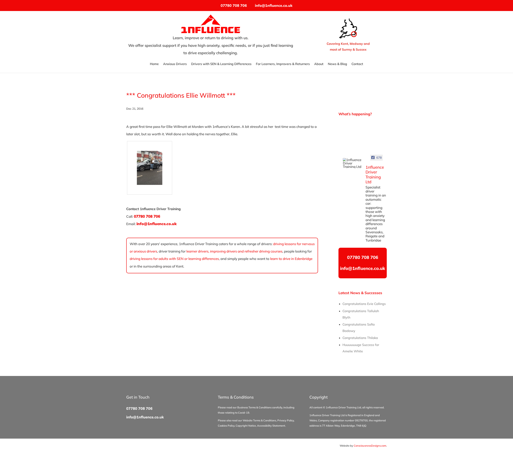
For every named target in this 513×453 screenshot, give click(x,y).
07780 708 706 (234, 5)
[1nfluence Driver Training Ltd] (352, 163)
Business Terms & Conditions (254, 407)
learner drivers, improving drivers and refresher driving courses (234, 251)
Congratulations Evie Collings (364, 304)
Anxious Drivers (175, 64)
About (318, 64)
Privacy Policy (285, 420)
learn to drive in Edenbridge (291, 259)
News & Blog (337, 64)
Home (154, 64)
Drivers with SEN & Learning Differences (221, 64)
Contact (357, 64)
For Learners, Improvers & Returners (283, 64)
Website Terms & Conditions (259, 420)
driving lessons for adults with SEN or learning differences (174, 259)
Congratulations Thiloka (360, 338)
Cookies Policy (226, 425)
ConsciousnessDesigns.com (370, 445)
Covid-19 (243, 412)
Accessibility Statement (271, 425)
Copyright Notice (246, 425)
